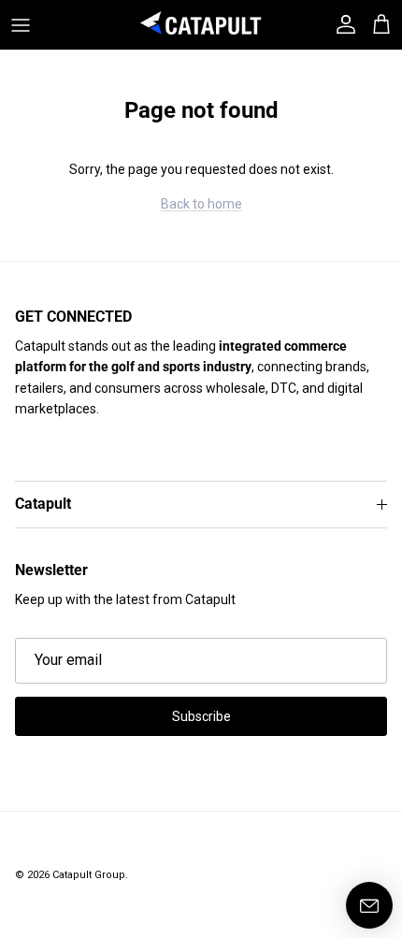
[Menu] (20, 25)
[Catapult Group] (201, 24)
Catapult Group (88, 875)
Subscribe (201, 716)
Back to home (201, 203)
